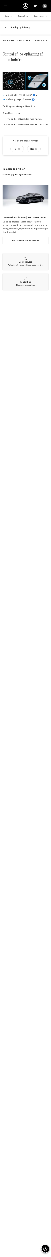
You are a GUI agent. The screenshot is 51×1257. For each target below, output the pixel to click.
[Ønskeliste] (35, 6)
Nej (32, 148)
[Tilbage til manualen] (7, 27)
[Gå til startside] (25, 6)
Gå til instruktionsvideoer (25, 240)
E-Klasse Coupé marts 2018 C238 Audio (25, 40)
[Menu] (5, 6)
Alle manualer (9, 40)
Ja (15, 148)
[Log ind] (45, 6)
